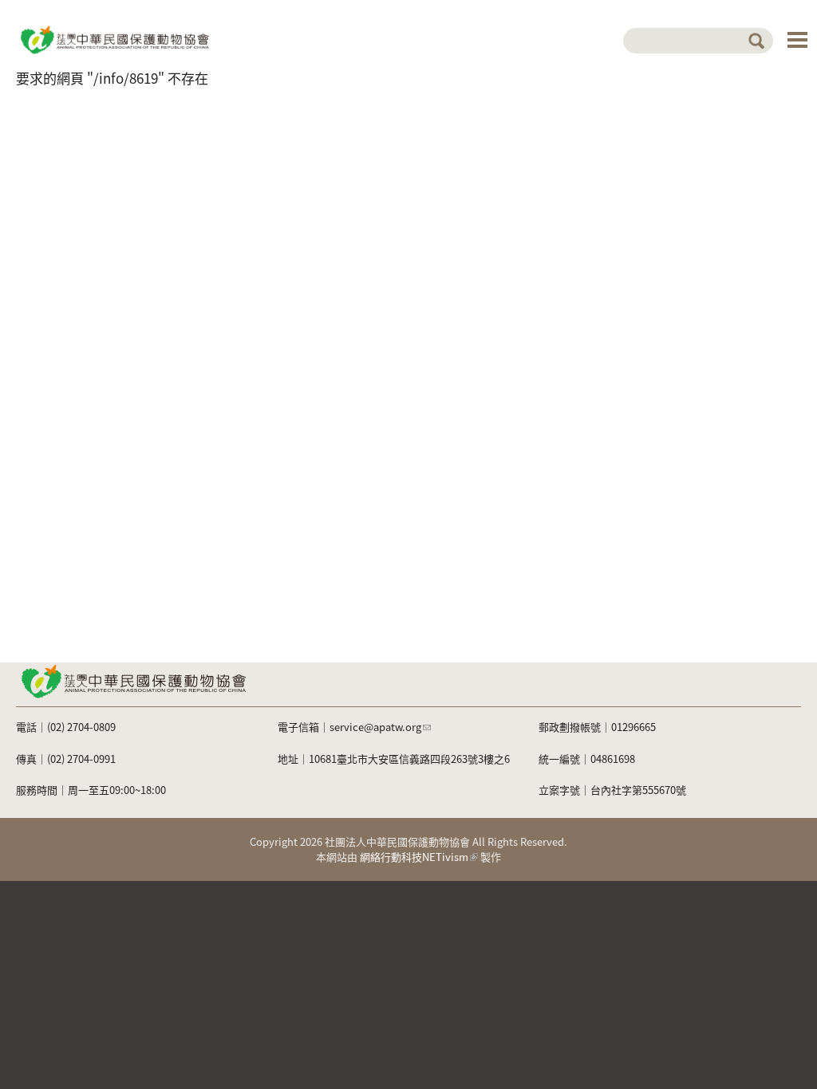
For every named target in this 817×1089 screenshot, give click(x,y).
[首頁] (113, 39)
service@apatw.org (375, 726)
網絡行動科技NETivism (414, 856)
